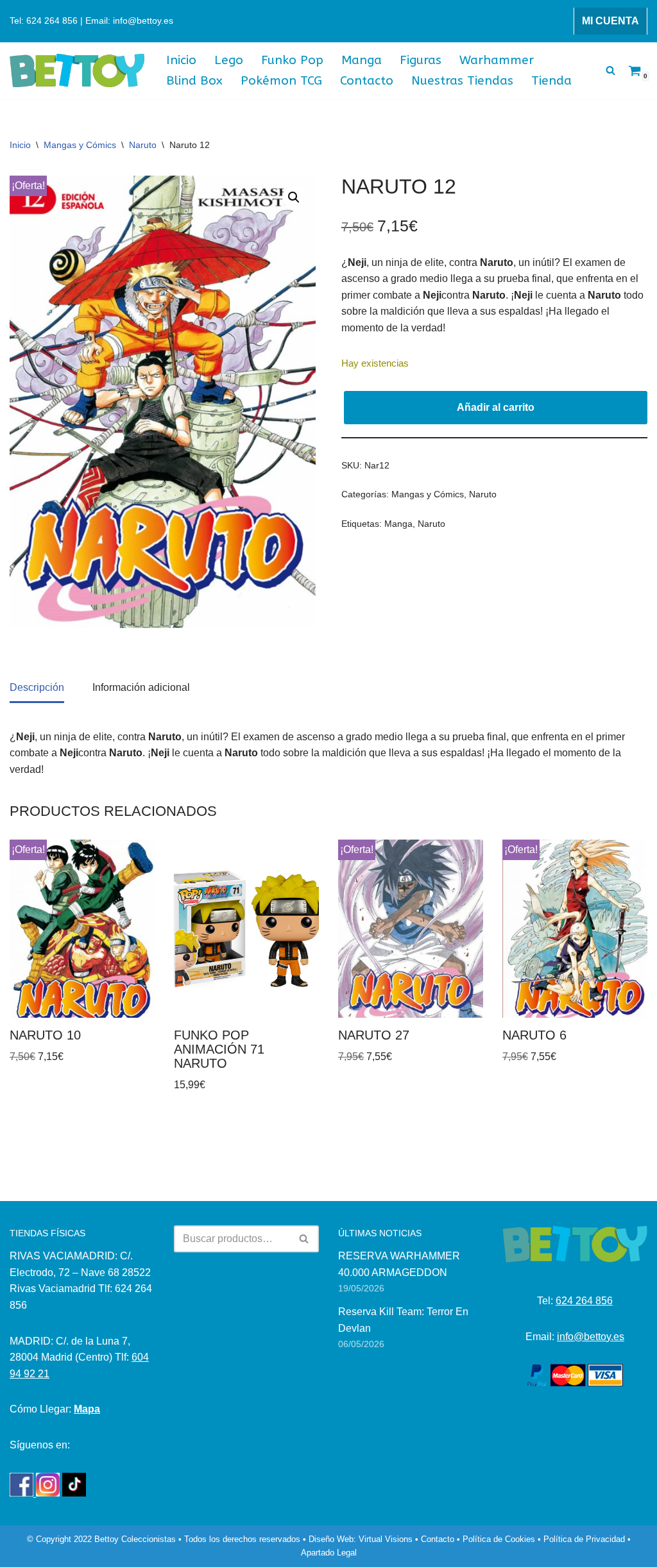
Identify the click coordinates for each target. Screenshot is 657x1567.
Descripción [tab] (37, 687)
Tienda (551, 80)
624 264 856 (584, 1300)
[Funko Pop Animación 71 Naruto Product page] (246, 929)
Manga (361, 60)
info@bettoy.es (590, 1336)
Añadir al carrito (495, 407)
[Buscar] (610, 70)
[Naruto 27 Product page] (410, 929)
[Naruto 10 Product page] (82, 929)
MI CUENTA (610, 20)
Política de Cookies (499, 1539)
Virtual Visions (386, 1539)
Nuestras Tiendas (462, 80)
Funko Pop (292, 60)
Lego (228, 60)
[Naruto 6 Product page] (574, 929)
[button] (293, 197)
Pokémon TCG (281, 80)
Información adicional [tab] (141, 687)
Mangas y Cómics (80, 145)
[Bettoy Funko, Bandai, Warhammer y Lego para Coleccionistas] (77, 71)
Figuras (420, 60)
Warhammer (496, 60)
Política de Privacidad (584, 1539)
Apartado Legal (329, 1552)
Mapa (87, 1409)
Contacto (366, 80)
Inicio (181, 60)
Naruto (143, 145)
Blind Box (194, 80)
